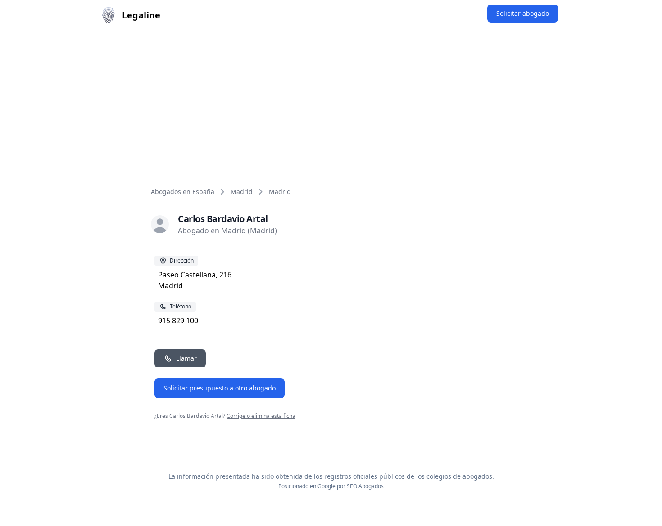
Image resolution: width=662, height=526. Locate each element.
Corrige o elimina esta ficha (261, 416)
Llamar (186, 358)
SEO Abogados (365, 486)
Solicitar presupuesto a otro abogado (219, 388)
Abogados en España (182, 191)
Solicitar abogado (522, 13)
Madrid (242, 191)
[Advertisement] (331, 98)
